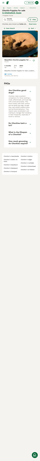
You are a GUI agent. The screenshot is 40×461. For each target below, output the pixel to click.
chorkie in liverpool (10, 171)
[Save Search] (35, 455)
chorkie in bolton (26, 156)
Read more (32, 24)
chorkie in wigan (26, 159)
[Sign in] (37, 2)
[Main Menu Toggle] (3, 3)
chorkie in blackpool (11, 168)
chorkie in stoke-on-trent (11, 160)
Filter (34, 19)
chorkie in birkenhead (28, 166)
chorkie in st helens (27, 169)
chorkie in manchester (11, 156)
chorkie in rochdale (27, 163)
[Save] (34, 60)
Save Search (10, 28)
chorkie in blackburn (11, 165)
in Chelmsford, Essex (11, 13)
